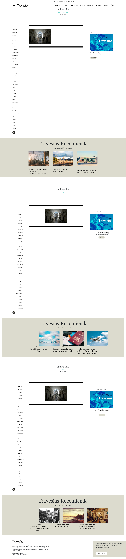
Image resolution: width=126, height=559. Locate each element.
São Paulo (14, 105)
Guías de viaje (73, 5)
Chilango (54, 1)
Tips (94, 524)
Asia (30, 346)
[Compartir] (13, 132)
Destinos (55, 167)
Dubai (13, 78)
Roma (13, 108)
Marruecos (14, 49)
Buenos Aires (15, 52)
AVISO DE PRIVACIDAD (35, 554)
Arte (78, 167)
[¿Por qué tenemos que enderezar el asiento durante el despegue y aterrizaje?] (87, 338)
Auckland (14, 29)
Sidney (14, 119)
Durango (81, 167)
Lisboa (14, 93)
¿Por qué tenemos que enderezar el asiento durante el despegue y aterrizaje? (87, 351)
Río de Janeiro (15, 102)
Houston (14, 87)
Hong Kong (15, 84)
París (13, 99)
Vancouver (14, 128)
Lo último (82, 5)
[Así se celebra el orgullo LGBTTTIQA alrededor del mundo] (39, 515)
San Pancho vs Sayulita (63, 526)
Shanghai (47, 346)
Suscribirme (101, 553)
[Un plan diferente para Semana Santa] (63, 158)
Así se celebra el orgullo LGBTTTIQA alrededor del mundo (39, 528)
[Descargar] (101, 42)
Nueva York (15, 70)
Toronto (14, 125)
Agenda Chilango (70, 1)
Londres (14, 96)
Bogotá (14, 41)
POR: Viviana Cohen (63, 12)
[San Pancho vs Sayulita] (63, 515)
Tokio (13, 122)
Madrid (14, 35)
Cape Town (15, 55)
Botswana (14, 43)
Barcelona (14, 32)
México (57, 5)
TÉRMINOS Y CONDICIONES (47, 554)
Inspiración (90, 5)
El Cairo (14, 81)
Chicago (14, 58)
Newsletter (106, 5)
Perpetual (98, 5)
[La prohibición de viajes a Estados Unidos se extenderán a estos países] (39, 158)
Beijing (33, 346)
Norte (82, 168)
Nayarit (67, 524)
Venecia (14, 110)
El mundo (64, 5)
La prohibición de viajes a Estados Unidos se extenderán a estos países (38, 171)
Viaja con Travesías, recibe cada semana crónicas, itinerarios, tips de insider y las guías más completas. (109, 545)
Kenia (13, 46)
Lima (13, 90)
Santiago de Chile (16, 113)
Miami (13, 67)
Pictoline (61, 1)
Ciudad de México (83, 524)
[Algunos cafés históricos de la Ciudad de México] (87, 515)
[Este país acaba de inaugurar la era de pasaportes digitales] (63, 338)
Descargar (93, 57)
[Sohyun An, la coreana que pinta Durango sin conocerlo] (87, 158)
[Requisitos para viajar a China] (39, 338)
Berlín (13, 38)
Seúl (13, 116)
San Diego (14, 73)
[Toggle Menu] (14, 5)
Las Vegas (14, 61)
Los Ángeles (15, 64)
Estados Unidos (32, 167)
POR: (63, 192)
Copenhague (15, 75)
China (37, 346)
